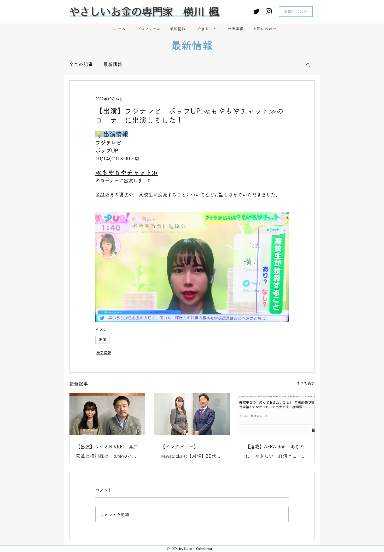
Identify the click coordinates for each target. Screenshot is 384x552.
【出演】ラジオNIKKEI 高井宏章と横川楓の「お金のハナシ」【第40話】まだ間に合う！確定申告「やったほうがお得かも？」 (107, 452)
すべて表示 (305, 383)
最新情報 (112, 64)
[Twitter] (256, 11)
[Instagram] (269, 11)
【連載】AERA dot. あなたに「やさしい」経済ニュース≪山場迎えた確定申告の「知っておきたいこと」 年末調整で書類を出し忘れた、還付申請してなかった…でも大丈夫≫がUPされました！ (275, 452)
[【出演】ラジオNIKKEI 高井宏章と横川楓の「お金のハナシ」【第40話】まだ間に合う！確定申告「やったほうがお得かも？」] (107, 414)
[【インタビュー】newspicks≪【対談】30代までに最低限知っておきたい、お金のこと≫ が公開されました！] (192, 414)
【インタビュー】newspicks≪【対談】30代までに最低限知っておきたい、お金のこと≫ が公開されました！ (192, 452)
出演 (102, 339)
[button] (308, 65)
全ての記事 (81, 64)
